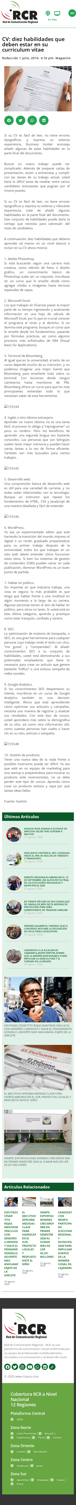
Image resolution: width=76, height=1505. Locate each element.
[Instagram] (22, 1367)
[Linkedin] (45, 1367)
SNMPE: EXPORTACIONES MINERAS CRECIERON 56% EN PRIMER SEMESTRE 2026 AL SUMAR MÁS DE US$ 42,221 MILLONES (37, 1161)
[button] (9, 120)
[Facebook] (7, 1367)
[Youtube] (30, 1367)
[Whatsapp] (37, 1367)
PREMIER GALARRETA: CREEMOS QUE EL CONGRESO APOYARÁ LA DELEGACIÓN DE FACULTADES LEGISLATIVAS (46, 928)
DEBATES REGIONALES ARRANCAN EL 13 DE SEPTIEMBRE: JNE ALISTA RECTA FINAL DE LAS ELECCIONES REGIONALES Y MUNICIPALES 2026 (46, 881)
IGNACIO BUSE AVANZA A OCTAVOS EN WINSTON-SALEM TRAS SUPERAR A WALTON (45, 831)
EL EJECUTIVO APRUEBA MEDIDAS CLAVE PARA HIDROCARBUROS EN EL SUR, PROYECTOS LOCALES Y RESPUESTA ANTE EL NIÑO (37, 1097)
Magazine (63, 58)
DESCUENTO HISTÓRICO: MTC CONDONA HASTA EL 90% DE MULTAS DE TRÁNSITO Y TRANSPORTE (47, 855)
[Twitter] (15, 1367)
